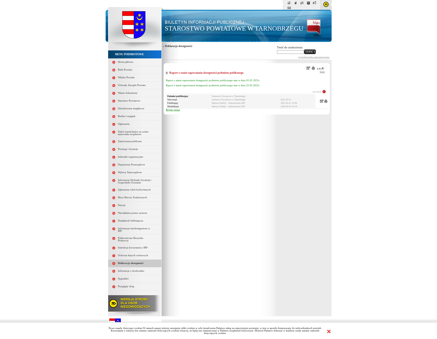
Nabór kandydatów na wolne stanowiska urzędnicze (133, 133)
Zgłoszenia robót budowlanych (134, 189)
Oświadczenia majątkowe (131, 108)
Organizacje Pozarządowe (131, 164)
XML (322, 72)
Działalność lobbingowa (130, 220)
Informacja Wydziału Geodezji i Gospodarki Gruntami (134, 181)
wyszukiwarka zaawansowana (313, 57)
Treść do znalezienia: (290, 47)
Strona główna (125, 62)
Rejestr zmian (173, 110)
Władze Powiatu (126, 77)
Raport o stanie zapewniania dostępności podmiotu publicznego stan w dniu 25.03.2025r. (213, 85)
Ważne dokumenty (127, 93)
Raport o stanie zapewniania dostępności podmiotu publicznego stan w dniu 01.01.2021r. (213, 80)
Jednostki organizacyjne (130, 157)
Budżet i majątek (126, 116)
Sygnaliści (123, 278)
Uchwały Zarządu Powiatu (132, 85)
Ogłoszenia (124, 124)
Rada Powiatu (125, 69)
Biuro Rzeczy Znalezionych (132, 197)
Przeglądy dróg (126, 286)
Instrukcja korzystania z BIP (132, 247)
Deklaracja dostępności (130, 263)
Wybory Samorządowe (130, 172)
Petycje (121, 205)
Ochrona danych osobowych (133, 255)
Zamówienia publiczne (130, 141)
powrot (317, 91)
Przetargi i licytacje (128, 149)
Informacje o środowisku (131, 271)
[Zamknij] (328, 331)
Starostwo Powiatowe (129, 100)
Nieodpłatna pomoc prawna (132, 213)
